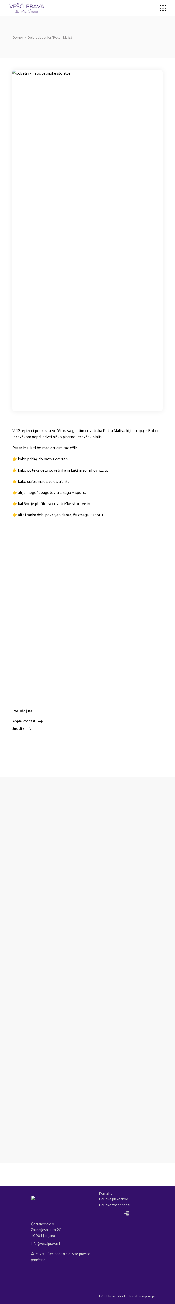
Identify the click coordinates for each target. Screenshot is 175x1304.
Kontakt (105, 1193)
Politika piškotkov (113, 1199)
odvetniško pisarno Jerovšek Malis (72, 437)
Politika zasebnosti (114, 1205)
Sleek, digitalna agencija (136, 1296)
